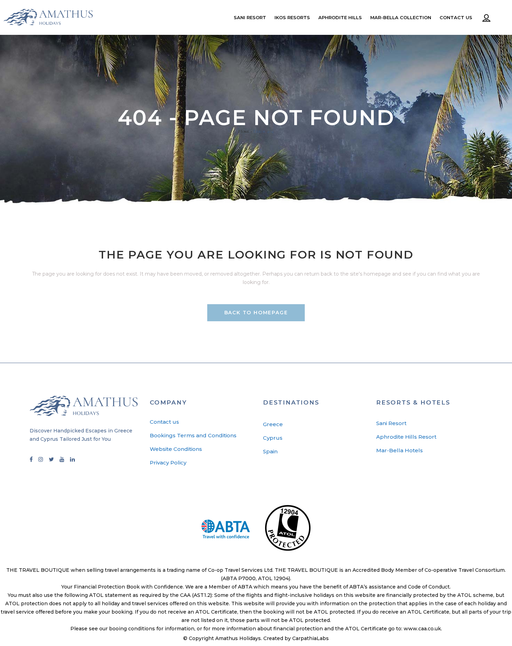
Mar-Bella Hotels (399, 450)
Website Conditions (176, 449)
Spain (270, 451)
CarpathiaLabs (310, 638)
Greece (273, 424)
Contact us (164, 421)
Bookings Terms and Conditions (193, 435)
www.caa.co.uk (422, 628)
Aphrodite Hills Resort (406, 436)
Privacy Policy (168, 462)
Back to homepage (256, 312)
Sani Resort (391, 423)
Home (243, 131)
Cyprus (272, 437)
